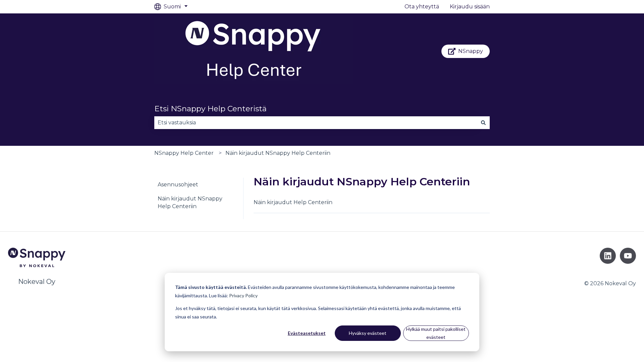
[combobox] (315, 122)
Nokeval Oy (36, 282)
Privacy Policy (243, 295)
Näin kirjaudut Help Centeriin (293, 202)
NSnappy (470, 51)
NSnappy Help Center (184, 153)
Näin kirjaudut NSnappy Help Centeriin (277, 153)
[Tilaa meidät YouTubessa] (628, 256)
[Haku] (483, 122)
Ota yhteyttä (422, 6)
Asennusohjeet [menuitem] (178, 184)
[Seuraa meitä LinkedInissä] (608, 256)
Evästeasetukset (307, 333)
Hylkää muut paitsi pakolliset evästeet (436, 333)
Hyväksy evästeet (367, 333)
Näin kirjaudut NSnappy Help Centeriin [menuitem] (190, 202)
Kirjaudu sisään (470, 6)
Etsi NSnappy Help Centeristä (210, 108)
